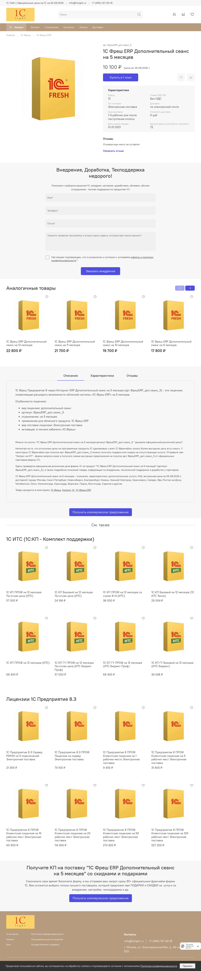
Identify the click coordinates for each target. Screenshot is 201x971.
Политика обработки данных (190, 946)
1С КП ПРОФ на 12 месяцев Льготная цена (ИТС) (23, 594)
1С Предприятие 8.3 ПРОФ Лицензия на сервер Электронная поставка (72, 755)
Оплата (83, 27)
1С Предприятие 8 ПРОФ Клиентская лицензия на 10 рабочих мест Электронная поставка (23, 835)
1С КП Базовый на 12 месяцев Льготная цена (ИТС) (74, 594)
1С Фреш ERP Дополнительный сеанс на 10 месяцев (123, 343)
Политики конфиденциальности (159, 966)
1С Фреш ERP (44, 35)
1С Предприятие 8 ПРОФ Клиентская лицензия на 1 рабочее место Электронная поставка (121, 757)
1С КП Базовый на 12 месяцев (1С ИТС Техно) (172, 594)
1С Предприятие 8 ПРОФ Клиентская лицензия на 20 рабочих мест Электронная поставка (72, 835)
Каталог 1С (68, 490)
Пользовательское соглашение (47, 939)
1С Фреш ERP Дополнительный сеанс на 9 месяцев (171, 343)
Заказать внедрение (100, 271)
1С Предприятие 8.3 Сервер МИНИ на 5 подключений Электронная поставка (24, 755)
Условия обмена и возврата (45, 944)
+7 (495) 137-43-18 (102, 2)
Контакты (68, 27)
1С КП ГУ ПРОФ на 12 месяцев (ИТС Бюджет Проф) (122, 664)
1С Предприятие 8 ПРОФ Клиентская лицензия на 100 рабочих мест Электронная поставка (169, 835)
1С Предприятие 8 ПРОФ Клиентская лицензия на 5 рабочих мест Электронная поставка (168, 757)
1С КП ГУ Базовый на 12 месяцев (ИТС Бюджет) (172, 664)
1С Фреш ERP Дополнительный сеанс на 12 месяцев (26, 343)
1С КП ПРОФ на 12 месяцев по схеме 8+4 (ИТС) (122, 594)
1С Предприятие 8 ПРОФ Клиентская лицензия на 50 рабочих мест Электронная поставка (121, 835)
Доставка (97, 27)
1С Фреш (26, 35)
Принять (187, 966)
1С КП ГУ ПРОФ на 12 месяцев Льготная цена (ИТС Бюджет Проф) (74, 666)
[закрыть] (197, 946)
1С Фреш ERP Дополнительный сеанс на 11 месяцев (75, 343)
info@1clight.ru (77, 2)
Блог (8, 944)
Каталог (19, 27)
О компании (51, 27)
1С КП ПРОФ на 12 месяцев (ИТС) (28, 662)
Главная (10, 35)
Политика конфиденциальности (47, 934)
